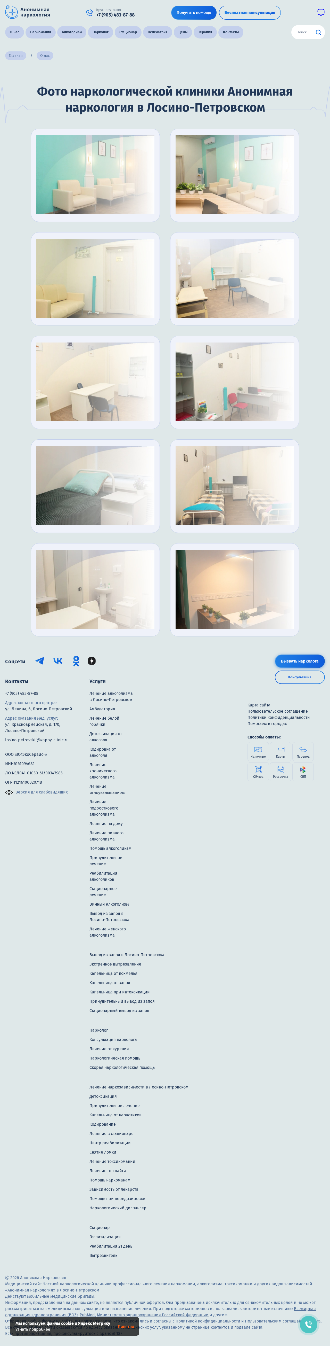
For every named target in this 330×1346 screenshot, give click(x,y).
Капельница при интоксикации (119, 992)
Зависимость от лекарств (113, 1189)
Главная (16, 55)
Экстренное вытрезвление (115, 964)
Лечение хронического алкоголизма (103, 771)
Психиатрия (158, 32)
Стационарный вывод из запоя (119, 1010)
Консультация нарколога (113, 1039)
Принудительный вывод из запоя (122, 1001)
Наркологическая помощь (114, 1058)
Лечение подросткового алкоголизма (103, 808)
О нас (14, 32)
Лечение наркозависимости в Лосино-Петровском (138, 1087)
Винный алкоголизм (109, 904)
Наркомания (40, 32)
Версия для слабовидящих (41, 792)
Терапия (205, 32)
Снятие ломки (102, 1152)
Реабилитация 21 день (110, 1246)
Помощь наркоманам (109, 1180)
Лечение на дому (106, 823)
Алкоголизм (72, 32)
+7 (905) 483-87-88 (21, 693)
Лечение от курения (109, 1048)
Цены (182, 32)
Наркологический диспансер (117, 1207)
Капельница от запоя (109, 982)
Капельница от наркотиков (115, 1114)
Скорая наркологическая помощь (122, 1067)
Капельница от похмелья (113, 973)
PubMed (87, 1314)
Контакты (231, 32)
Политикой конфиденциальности (208, 1321)
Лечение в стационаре (111, 1133)
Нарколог (101, 32)
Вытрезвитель (103, 1255)
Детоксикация (103, 1096)
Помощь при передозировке (117, 1198)
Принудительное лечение (114, 1105)
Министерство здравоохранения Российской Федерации (153, 1314)
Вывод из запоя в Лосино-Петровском (126, 954)
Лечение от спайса (107, 1170)
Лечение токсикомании (112, 1161)
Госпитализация (105, 1236)
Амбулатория (102, 708)
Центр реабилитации (110, 1142)
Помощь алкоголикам (110, 848)
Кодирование (102, 1124)
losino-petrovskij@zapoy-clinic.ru (37, 739)
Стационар (128, 32)
